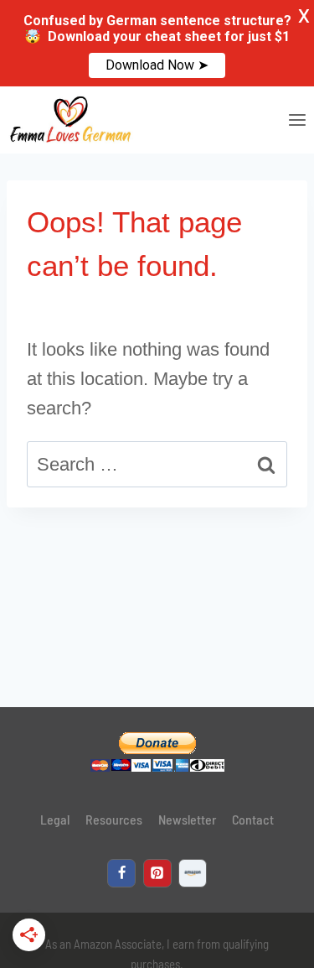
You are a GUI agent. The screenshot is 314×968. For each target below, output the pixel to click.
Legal (54, 819)
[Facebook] (121, 873)
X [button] (304, 16)
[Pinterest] (157, 873)
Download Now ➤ (157, 65)
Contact (253, 819)
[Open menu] (297, 119)
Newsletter (187, 819)
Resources (113, 819)
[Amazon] (192, 873)
